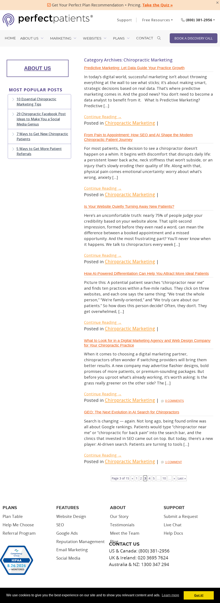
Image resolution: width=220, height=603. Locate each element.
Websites (92, 38)
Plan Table (13, 516)
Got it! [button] (198, 595)
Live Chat (173, 525)
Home (10, 38)
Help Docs (173, 533)
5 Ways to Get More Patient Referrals (39, 151)
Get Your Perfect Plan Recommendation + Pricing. (112, 5)
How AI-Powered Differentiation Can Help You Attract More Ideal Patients (146, 273)
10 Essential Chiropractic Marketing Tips (36, 102)
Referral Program (19, 533)
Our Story (119, 516)
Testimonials (122, 525)
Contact (144, 38)
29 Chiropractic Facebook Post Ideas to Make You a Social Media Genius (41, 119)
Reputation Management (80, 541)
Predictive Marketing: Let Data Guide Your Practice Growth (134, 68)
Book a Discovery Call (193, 38)
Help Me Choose (18, 525)
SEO (60, 525)
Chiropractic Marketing (130, 123)
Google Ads (67, 533)
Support (124, 20)
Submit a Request (181, 516)
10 (164, 478)
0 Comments (174, 401)
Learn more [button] (170, 595)
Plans (119, 38)
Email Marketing (72, 549)
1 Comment (173, 462)
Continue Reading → (103, 116)
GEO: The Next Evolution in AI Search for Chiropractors (131, 412)
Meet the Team (124, 533)
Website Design (71, 516)
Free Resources (156, 20)
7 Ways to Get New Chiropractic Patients (42, 136)
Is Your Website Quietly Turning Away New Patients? (129, 206)
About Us (29, 38)
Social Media (68, 558)
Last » (182, 478)
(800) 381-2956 (198, 20)
